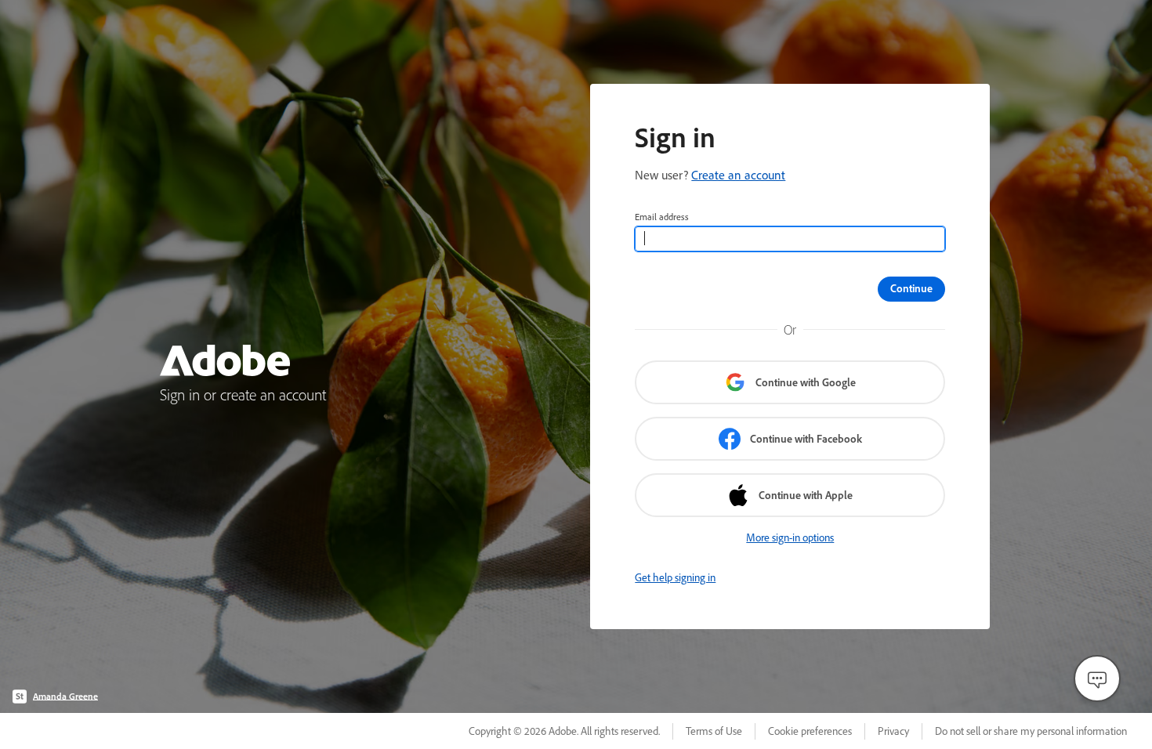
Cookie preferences (810, 731)
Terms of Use (714, 731)
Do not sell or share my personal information (1031, 731)
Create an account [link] (738, 175)
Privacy (893, 731)
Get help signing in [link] (675, 577)
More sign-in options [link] (790, 537)
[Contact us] (1097, 678)
